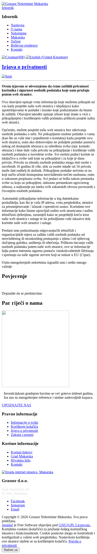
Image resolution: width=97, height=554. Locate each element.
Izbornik (8, 8)
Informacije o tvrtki (24, 422)
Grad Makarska (22, 456)
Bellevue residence (24, 45)
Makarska (18, 37)
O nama (16, 29)
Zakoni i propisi (22, 435)
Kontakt (16, 49)
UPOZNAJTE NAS (16, 405)
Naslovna (17, 25)
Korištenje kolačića (24, 426)
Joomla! (7, 525)
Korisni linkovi (21, 452)
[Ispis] (7, 76)
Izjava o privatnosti (24, 67)
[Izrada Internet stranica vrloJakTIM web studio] (27, 472)
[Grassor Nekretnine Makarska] (25, 4)
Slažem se (11, 550)
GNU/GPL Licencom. (74, 525)
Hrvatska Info (20, 460)
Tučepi (16, 41)
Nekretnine (19, 33)
